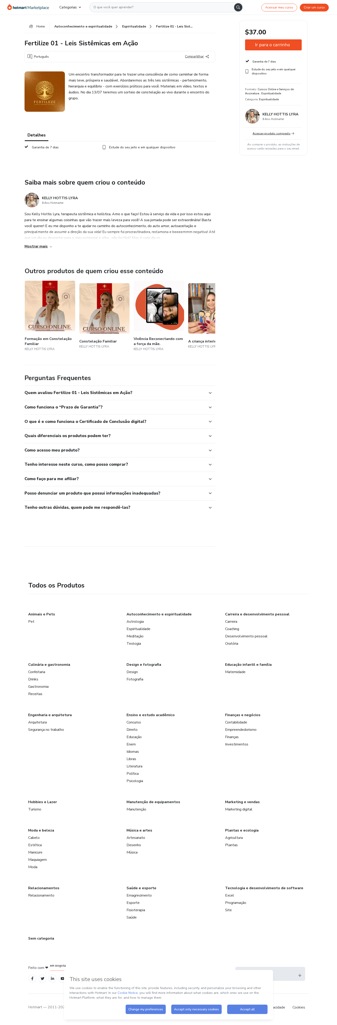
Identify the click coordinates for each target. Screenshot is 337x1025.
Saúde (132, 917)
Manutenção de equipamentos (153, 802)
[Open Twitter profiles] (42, 979)
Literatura (134, 766)
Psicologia (135, 780)
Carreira (231, 621)
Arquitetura (37, 722)
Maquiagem (37, 859)
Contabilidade (236, 722)
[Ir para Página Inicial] (29, 7)
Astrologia (135, 621)
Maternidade (235, 671)
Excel (229, 895)
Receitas (35, 693)
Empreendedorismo (241, 729)
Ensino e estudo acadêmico (151, 715)
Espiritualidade (138, 628)
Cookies (299, 1007)
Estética (35, 845)
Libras (131, 758)
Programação (235, 902)
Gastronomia (38, 686)
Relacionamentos (43, 888)
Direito (132, 729)
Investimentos (236, 744)
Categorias (68, 7)
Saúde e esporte (141, 888)
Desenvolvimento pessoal (246, 636)
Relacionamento (41, 895)
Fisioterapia (136, 910)
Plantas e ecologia (242, 830)
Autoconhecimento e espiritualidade (159, 614)
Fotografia (135, 679)
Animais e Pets (41, 614)
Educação (134, 737)
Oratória (231, 643)
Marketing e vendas (242, 802)
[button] (115, 392)
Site (228, 910)
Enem (131, 744)
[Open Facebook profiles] (32, 979)
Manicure (35, 852)
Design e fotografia (144, 664)
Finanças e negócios (242, 715)
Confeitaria (36, 671)
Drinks (33, 679)
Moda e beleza (41, 830)
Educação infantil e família (248, 664)
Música (132, 852)
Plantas (231, 845)
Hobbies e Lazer (42, 802)
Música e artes (139, 830)
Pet (31, 621)
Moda (32, 867)
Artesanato (136, 837)
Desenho (134, 845)
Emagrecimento (139, 895)
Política (133, 773)
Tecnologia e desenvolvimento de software (264, 888)
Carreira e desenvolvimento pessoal (257, 614)
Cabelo (34, 837)
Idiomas (133, 751)
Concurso (134, 722)
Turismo (34, 809)
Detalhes (37, 135)
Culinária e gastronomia (49, 664)
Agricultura (234, 837)
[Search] (238, 7)
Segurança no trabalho (46, 729)
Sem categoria (41, 938)
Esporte (133, 902)
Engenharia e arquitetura (50, 715)
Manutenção (136, 809)
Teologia (134, 643)
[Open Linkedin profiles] (52, 979)
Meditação (135, 636)
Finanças (232, 737)
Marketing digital (238, 809)
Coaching (232, 628)
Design (132, 671)
